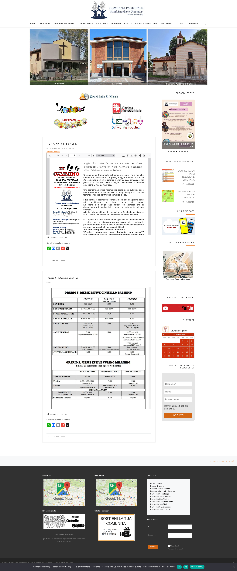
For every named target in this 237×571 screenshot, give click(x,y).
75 (122, 461)
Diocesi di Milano (157, 486)
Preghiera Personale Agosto (178, 279)
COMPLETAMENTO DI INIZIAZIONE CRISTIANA (186, 194)
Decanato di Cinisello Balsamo (162, 491)
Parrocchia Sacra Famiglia (160, 496)
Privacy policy (197, 567)
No (185, 567)
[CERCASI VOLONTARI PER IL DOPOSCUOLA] (178, 124)
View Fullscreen (53, 151)
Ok (179, 567)
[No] (233, 567)
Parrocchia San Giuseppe (160, 507)
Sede (160, 483)
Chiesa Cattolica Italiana (160, 489)
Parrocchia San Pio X (158, 504)
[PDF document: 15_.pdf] (98, 194)
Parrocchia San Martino (159, 499)
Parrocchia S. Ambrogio (159, 494)
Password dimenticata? (175, 549)
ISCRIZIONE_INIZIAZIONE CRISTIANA (186, 173)
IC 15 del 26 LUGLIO (62, 143)
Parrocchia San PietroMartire (161, 502)
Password (152, 535)
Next (192, 123)
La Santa (154, 483)
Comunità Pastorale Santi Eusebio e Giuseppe (30, 562)
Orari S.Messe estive (62, 277)
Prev (165, 123)
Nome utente (153, 527)
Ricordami (174, 546)
